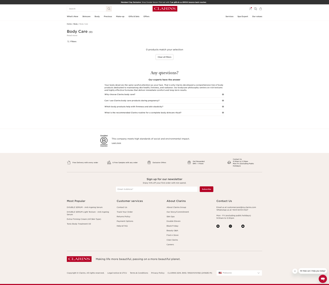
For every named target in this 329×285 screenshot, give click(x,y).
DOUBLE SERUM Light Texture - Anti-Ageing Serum (88, 213)
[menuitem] (250, 8)
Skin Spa (171, 217)
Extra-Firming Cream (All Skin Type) (84, 219)
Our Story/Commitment (178, 212)
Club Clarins (172, 240)
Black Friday (172, 226)
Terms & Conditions (139, 273)
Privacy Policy (157, 273)
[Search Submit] (109, 9)
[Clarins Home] (165, 9)
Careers (170, 245)
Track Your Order (125, 212)
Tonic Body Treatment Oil (79, 224)
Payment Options (125, 221)
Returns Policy (123, 217)
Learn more (116, 143)
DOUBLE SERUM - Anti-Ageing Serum (85, 207)
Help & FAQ (122, 226)
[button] (72, 35)
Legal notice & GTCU (117, 273)
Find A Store (173, 235)
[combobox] (239, 273)
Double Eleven (173, 221)
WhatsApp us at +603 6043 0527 (232, 210)
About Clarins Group (176, 207)
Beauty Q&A (172, 231)
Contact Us (122, 207)
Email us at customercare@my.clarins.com (236, 207)
